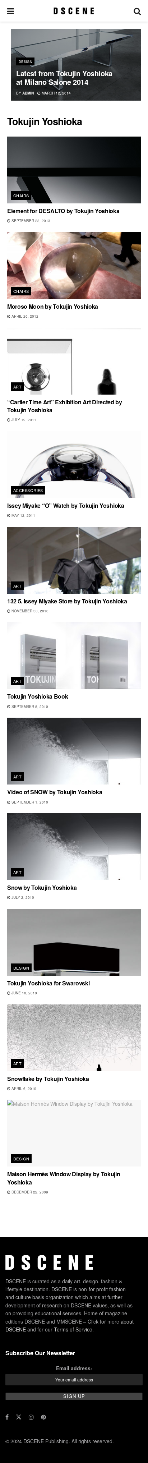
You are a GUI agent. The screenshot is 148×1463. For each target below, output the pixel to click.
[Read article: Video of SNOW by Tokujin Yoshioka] (74, 751)
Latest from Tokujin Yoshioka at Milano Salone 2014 (64, 77)
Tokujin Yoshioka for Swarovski (48, 983)
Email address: (74, 1367)
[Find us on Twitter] (19, 1417)
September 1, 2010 (29, 802)
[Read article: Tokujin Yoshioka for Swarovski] (74, 942)
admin (28, 93)
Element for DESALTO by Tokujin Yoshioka (63, 211)
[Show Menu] (10, 11)
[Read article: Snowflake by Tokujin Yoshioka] (74, 1037)
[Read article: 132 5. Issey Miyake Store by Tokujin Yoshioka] (74, 560)
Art (17, 387)
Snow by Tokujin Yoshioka (42, 887)
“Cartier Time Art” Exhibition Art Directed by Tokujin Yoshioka (64, 406)
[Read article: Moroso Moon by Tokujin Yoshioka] (74, 265)
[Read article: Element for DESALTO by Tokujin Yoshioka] (74, 170)
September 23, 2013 (30, 220)
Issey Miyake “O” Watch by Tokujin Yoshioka (65, 505)
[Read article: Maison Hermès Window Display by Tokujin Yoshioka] (74, 1133)
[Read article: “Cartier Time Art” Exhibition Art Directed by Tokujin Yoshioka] (74, 361)
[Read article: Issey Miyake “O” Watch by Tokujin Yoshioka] (74, 464)
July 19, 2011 (23, 419)
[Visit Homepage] (73, 11)
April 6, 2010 (23, 1088)
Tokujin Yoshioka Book (37, 696)
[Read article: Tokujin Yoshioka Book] (74, 655)
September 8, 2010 (29, 706)
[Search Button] (137, 11)
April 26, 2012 (24, 316)
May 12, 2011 (22, 515)
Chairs (21, 195)
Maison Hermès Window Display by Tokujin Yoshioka (63, 1178)
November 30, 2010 (29, 610)
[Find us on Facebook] (7, 1417)
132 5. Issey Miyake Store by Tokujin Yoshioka (67, 601)
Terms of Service (73, 1329)
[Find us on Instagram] (31, 1417)
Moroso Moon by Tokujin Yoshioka (52, 306)
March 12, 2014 (56, 93)
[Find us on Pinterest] (43, 1417)
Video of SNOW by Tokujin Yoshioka (54, 792)
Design (25, 61)
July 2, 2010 (22, 897)
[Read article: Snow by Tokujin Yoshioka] (74, 846)
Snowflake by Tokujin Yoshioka (48, 1079)
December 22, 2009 (29, 1192)
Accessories (28, 490)
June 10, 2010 (23, 992)
